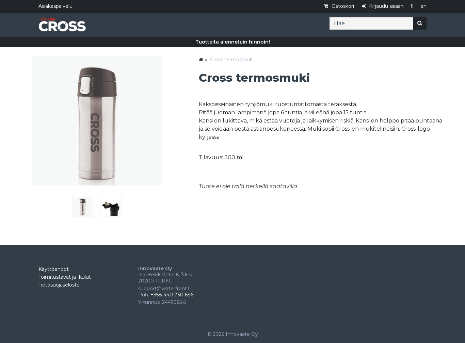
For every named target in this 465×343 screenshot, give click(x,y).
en (423, 6)
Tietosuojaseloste (59, 285)
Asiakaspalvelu (55, 6)
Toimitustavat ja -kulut (64, 277)
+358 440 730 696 (171, 295)
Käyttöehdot (53, 269)
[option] (232, 42)
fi (412, 6)
